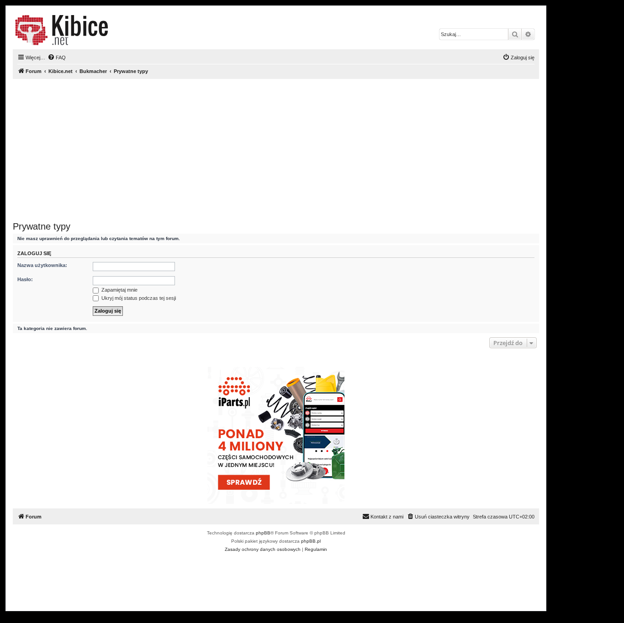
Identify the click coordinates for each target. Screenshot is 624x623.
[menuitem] (57, 57)
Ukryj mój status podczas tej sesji (138, 298)
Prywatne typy (41, 226)
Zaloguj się (34, 253)
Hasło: (25, 279)
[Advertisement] (276, 150)
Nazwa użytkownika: (42, 265)
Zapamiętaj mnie (118, 290)
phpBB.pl (311, 541)
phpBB (263, 532)
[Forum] (61, 30)
